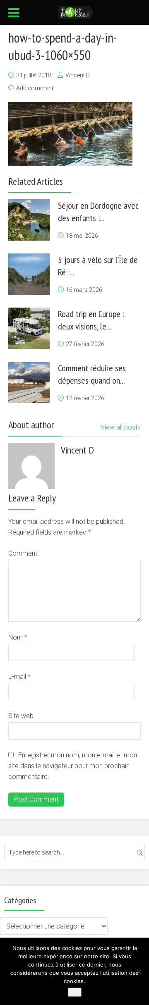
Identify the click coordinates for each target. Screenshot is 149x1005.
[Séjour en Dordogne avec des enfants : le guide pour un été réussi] (29, 220)
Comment (22, 553)
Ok (74, 992)
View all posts (121, 427)
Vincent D (77, 75)
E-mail (19, 676)
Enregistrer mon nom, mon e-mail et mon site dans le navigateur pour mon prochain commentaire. (72, 766)
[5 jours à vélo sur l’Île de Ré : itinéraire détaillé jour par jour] (29, 274)
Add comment (34, 88)
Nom (17, 637)
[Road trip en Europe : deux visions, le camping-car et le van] (29, 328)
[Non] (139, 971)
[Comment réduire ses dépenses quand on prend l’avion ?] (29, 382)
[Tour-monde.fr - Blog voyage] (76, 11)
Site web (21, 716)
